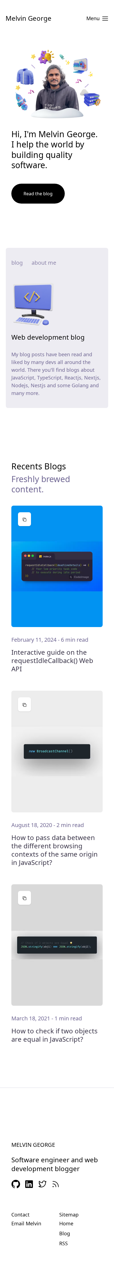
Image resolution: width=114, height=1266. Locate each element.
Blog (64, 1233)
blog (17, 262)
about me (44, 262)
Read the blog (38, 194)
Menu (93, 18)
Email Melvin (26, 1223)
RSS (63, 1243)
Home (66, 1223)
